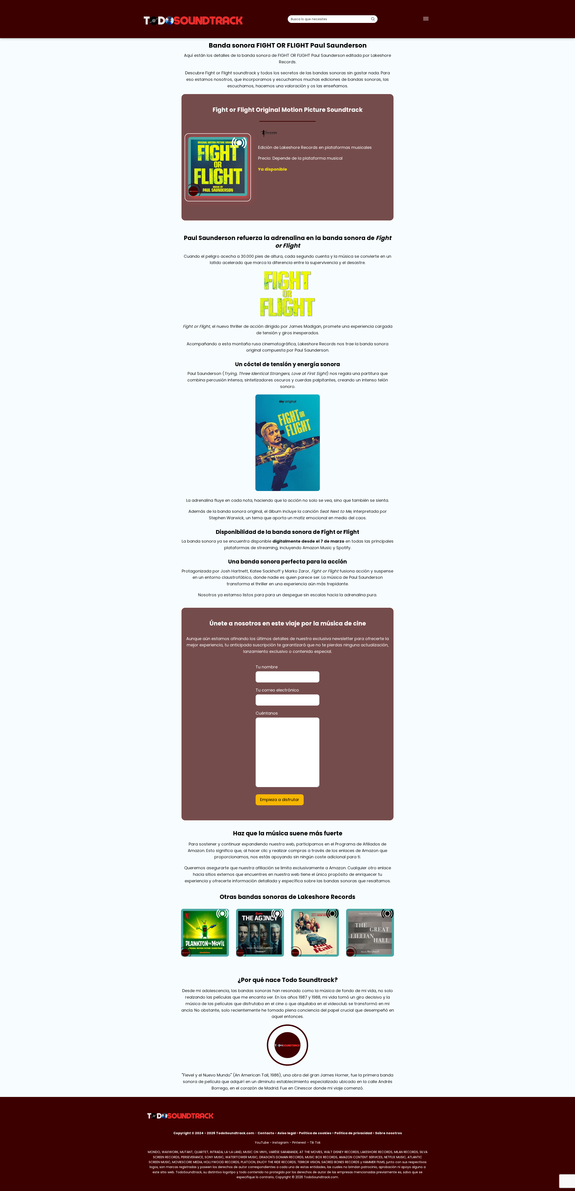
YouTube (262, 1142)
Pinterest (299, 1142)
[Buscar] (373, 18)
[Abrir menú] (425, 19)
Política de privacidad (353, 1133)
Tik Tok (315, 1142)
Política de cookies (315, 1133)
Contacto (266, 1133)
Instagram (280, 1142)
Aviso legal (286, 1133)
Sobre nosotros (388, 1133)
